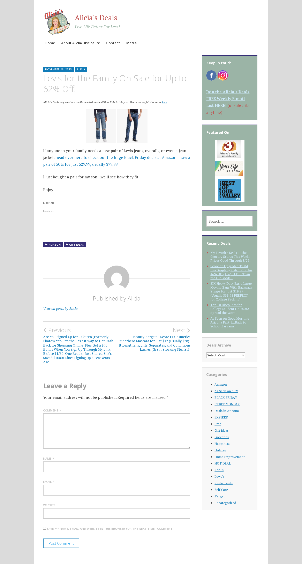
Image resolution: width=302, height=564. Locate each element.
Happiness (222, 443)
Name (48, 458)
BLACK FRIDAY (225, 397)
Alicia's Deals (96, 17)
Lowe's (219, 476)
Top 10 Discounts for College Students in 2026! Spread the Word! (229, 309)
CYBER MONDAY (227, 404)
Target (219, 496)
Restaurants (223, 483)
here (164, 102)
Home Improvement (229, 456)
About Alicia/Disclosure (80, 42)
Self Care (221, 489)
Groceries (221, 437)
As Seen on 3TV (226, 391)
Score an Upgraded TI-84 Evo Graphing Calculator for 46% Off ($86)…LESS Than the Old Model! (231, 272)
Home (50, 42)
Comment (52, 410)
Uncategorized (225, 502)
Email (48, 482)
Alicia (81, 69)
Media (131, 42)
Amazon (55, 244)
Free (217, 424)
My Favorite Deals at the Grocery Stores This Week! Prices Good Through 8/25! (230, 256)
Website (49, 505)
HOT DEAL (222, 463)
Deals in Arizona (226, 410)
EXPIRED (221, 417)
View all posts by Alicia (60, 308)
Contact (113, 42)
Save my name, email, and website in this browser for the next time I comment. (110, 528)
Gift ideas (76, 244)
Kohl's (219, 470)
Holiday (220, 450)
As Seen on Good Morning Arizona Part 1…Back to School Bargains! (229, 322)
